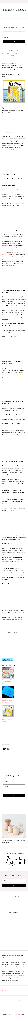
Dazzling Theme (16, 1014)
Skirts (18, 50)
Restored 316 (14, 1015)
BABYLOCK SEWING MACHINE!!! (14, 486)
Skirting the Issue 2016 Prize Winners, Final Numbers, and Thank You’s (8, 700)
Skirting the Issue (12, 50)
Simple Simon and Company (14, 11)
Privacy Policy (6, 990)
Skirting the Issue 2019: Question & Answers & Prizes (7, 681)
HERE (12, 150)
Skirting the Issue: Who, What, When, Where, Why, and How (8, 719)
